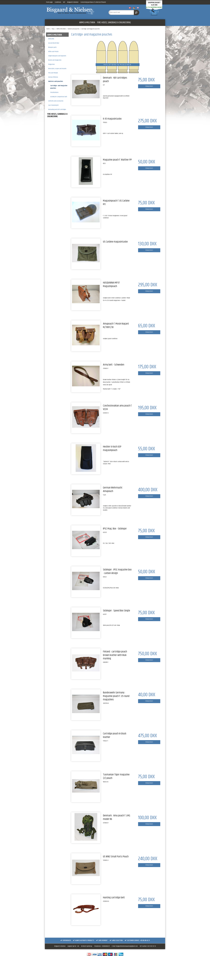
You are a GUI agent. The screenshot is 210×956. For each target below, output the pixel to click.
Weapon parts (52, 47)
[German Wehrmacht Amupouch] (86, 499)
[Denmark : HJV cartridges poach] (86, 89)
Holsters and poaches (55, 81)
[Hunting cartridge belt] (86, 909)
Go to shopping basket (154, 7)
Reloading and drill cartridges (57, 109)
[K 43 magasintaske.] (86, 130)
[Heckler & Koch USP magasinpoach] (86, 458)
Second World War (53, 43)
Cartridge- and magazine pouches (58, 87)
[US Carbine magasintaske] (86, 253)
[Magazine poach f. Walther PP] (86, 171)
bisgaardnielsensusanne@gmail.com (127, 946)
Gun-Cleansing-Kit (53, 105)
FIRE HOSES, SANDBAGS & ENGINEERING (114, 22)
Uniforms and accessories (55, 101)
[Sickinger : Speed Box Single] (86, 622)
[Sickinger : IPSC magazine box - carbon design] (86, 581)
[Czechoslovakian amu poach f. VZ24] (86, 417)
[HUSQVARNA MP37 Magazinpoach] (86, 294)
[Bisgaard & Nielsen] (75, 11)
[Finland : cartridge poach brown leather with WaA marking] (86, 663)
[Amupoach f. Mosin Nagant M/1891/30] (86, 335)
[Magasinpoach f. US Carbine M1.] (86, 212)
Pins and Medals (53, 73)
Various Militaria (53, 77)
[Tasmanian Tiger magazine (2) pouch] (86, 786)
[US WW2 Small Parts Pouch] (86, 868)
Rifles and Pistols (53, 51)
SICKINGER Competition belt (58, 96)
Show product (149, 86)
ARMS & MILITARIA (87, 22)
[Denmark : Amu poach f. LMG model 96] (86, 827)
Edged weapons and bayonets (57, 55)
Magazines (51, 64)
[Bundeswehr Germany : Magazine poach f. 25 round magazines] (86, 704)
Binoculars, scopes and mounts (57, 68)
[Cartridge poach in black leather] (86, 745)
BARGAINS (51, 38)
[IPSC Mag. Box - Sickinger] (86, 540)
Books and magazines (54, 60)
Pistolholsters (54, 92)
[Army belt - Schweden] (86, 376)
